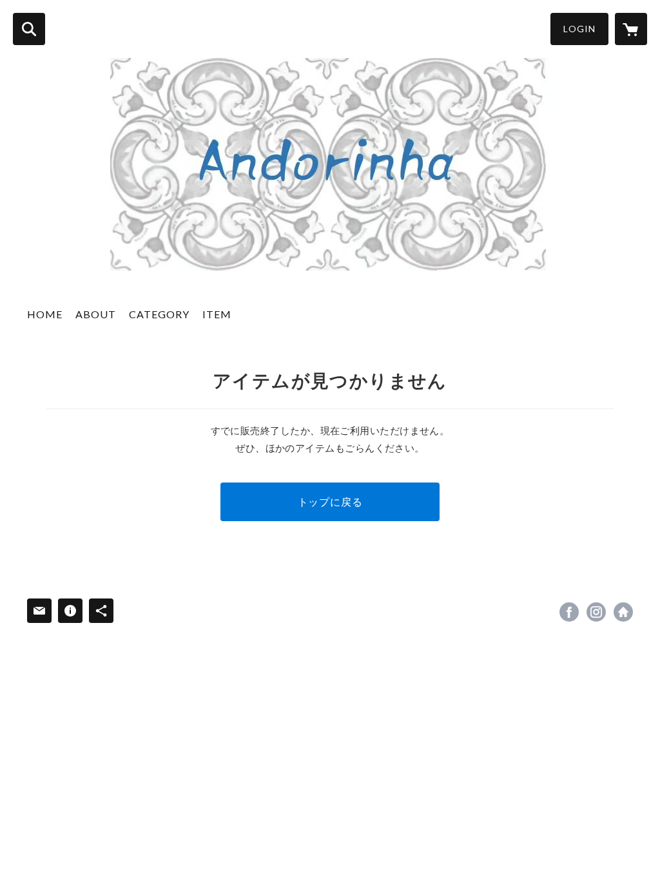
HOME (45, 314)
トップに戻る (330, 501)
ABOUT (95, 314)
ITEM (216, 314)
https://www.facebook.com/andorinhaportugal (569, 612)
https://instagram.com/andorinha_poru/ (596, 612)
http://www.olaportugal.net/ (623, 612)
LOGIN (579, 28)
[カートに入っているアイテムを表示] (631, 29)
